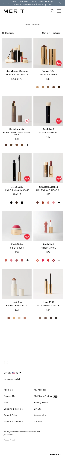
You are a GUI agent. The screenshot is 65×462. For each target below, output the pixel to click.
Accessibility (40, 415)
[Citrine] (14, 318)
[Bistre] (6, 145)
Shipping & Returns (13, 409)
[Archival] (16, 260)
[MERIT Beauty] (14, 11)
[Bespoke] (37, 202)
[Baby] (48, 202)
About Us (8, 390)
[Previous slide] (4, 3)
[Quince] (37, 87)
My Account (40, 390)
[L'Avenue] (59, 202)
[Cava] (19, 318)
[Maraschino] (48, 260)
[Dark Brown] (51, 318)
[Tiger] (43, 202)
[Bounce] (25, 318)
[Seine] (48, 87)
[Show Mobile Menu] (59, 11)
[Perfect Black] (11, 202)
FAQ (6, 402)
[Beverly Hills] (6, 260)
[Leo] (53, 87)
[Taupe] (59, 260)
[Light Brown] (45, 318)
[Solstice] (8, 318)
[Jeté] (37, 260)
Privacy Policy (41, 402)
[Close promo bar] (60, 3)
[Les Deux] (43, 260)
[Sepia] (22, 145)
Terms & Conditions (13, 421)
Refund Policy (10, 415)
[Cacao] (16, 145)
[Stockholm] (11, 260)
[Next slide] (8, 3)
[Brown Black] (56, 318)
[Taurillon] (27, 145)
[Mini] (22, 202)
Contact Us (9, 396)
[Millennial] (53, 202)
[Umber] (11, 145)
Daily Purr (35, 24)
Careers (38, 421)
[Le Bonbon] (27, 260)
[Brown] (16, 202)
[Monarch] (59, 87)
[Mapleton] (53, 260)
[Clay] (43, 87)
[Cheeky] (22, 260)
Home (28, 24)
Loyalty (37, 409)
